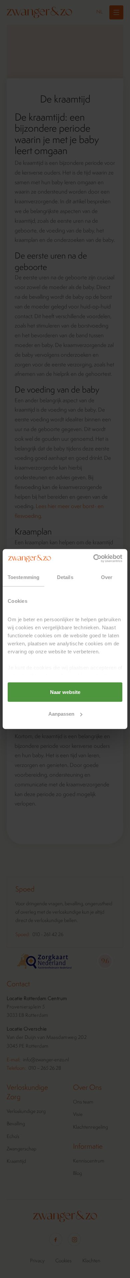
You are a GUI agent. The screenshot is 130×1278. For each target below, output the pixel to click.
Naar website (65, 692)
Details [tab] (65, 577)
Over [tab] (106, 577)
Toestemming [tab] (23, 577)
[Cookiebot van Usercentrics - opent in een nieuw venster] (93, 558)
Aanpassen (61, 714)
